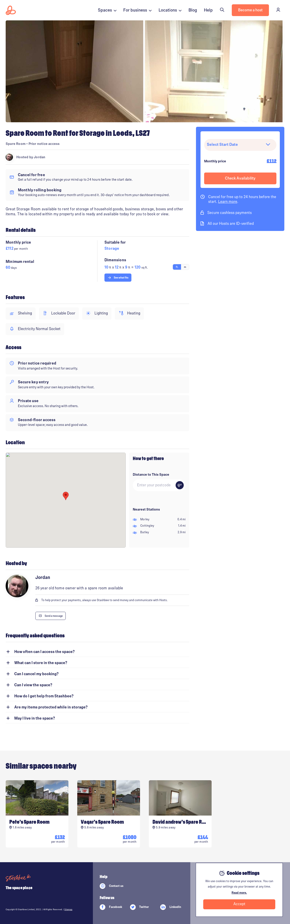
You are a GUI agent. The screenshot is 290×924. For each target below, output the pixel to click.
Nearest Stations (146, 509)
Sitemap (68, 909)
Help (208, 10)
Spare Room (16, 144)
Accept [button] (239, 904)
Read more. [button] (239, 892)
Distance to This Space (151, 474)
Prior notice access (44, 144)
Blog (192, 10)
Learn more (227, 202)
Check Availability (240, 178)
